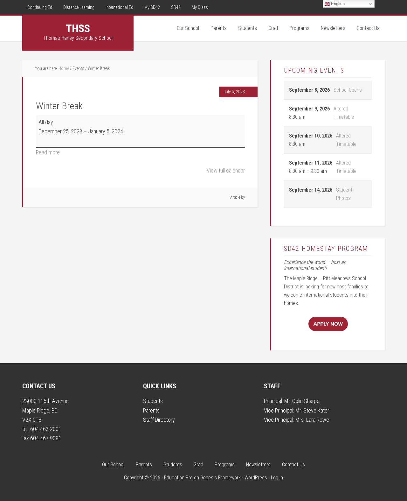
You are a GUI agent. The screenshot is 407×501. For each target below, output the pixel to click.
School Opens (348, 90)
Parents (151, 410)
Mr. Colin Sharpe (302, 401)
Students (153, 401)
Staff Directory (159, 419)
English (337, 3)
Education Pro (178, 478)
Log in (277, 478)
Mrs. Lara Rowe (312, 419)
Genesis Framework (220, 478)
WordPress (256, 478)
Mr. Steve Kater (312, 410)
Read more (48, 152)
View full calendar (226, 170)
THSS (78, 28)
